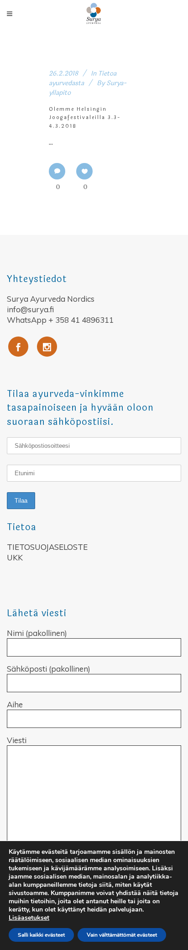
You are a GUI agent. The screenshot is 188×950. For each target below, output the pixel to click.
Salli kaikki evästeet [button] (41, 935)
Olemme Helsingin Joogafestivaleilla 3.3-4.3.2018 (85, 117)
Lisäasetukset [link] (29, 917)
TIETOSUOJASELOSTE (47, 547)
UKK (15, 557)
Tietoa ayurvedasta (82, 78)
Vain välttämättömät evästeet (122, 935)
